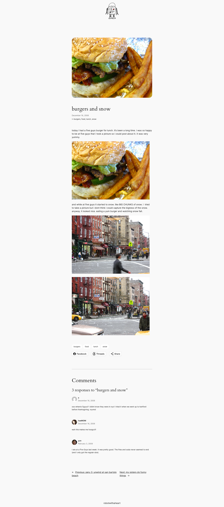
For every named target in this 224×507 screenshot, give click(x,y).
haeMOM (82, 420)
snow (94, 119)
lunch (88, 119)
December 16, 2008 (86, 400)
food (83, 119)
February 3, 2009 (85, 443)
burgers (77, 119)
